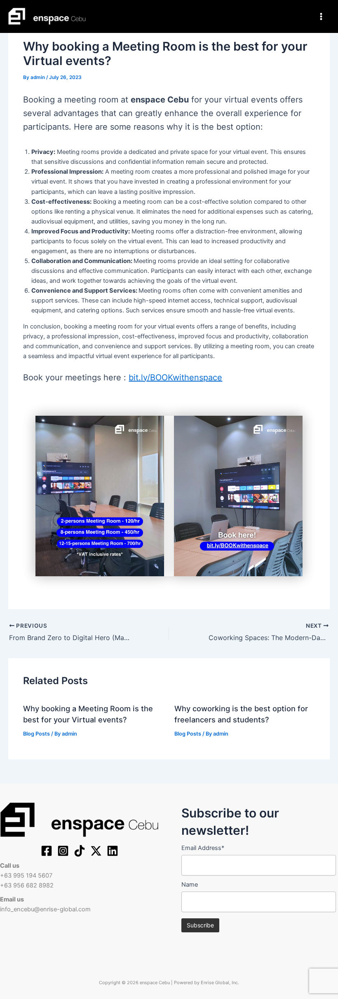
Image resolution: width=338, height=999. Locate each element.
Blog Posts (36, 734)
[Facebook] (46, 851)
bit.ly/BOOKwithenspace (175, 377)
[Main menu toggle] (321, 16)
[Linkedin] (112, 851)
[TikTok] (79, 851)
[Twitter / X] (96, 851)
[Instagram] (63, 851)
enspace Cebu (126, 16)
